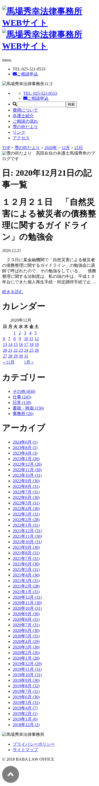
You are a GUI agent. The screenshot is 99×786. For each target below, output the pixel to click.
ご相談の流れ (25, 121)
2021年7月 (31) (26, 558)
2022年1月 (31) (26, 525)
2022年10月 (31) (27, 475)
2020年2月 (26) (26, 652)
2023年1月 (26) (26, 458)
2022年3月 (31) (26, 514)
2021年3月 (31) (26, 580)
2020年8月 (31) (26, 619)
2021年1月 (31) (26, 591)
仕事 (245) (22, 397)
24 (26, 350)
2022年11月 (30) (27, 470)
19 (37, 344)
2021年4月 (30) (26, 575)
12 (37, 338)
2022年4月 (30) (26, 508)
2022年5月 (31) (26, 503)
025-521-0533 (40, 93)
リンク (19, 132)
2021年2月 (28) (26, 586)
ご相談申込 (27, 74)
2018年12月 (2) (26, 724)
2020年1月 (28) (26, 658)
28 (10, 356)
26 (37, 350)
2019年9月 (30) (26, 680)
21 (10, 350)
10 (26, 338)
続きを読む (12, 291)
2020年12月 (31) (27, 597)
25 (31, 350)
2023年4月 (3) (25, 453)
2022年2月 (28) (26, 519)
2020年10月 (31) (27, 608)
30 (21, 356)
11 (31, 338)
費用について (25, 110)
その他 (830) (24, 391)
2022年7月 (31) (26, 492)
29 (15, 356)
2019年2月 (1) (25, 713)
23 (21, 350)
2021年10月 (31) (27, 542)
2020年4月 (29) (26, 641)
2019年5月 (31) (26, 702)
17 (26, 344)
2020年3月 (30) (26, 647)
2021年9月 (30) (26, 547)
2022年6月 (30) (26, 497)
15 (15, 344)
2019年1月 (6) (25, 719)
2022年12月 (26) (27, 464)
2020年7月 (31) (26, 625)
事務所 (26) (23, 413)
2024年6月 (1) (25, 442)
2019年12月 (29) (27, 663)
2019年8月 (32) (26, 686)
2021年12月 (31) (27, 530)
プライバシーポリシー (34, 744)
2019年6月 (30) (26, 697)
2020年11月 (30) (27, 603)
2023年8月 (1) (25, 447)
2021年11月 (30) (27, 536)
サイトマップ (25, 749)
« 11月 (9, 362)
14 (10, 344)
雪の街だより (25, 127)
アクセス (21, 138)
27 (5, 356)
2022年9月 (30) (26, 481)
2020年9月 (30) (26, 614)
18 (31, 344)
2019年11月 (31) (27, 669)
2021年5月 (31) (26, 569)
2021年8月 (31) (26, 553)
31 (26, 356)
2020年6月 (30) (26, 630)
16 (21, 344)
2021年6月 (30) (26, 564)
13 (5, 344)
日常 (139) (22, 402)
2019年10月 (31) (27, 675)
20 (5, 350)
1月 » (29, 362)
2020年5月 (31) (26, 636)
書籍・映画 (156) (28, 408)
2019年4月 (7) (25, 708)
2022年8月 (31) (26, 486)
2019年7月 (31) (26, 691)
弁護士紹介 (23, 115)
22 (15, 350)
